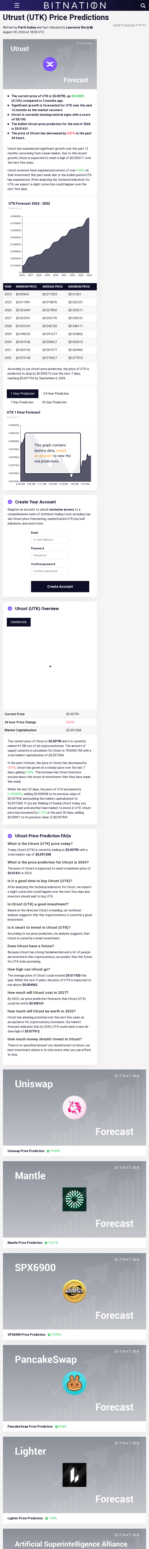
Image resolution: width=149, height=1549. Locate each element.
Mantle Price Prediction (25, 1243)
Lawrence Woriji (77, 27)
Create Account (60, 586)
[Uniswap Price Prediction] (74, 1107)
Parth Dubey (27, 27)
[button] (143, 5)
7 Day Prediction (22, 402)
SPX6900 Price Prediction (26, 1334)
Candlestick (19, 622)
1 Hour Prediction (23, 393)
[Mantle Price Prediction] (74, 1199)
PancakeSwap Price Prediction (30, 1426)
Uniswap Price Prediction (26, 1151)
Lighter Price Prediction (25, 1518)
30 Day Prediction (54, 402)
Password (37, 548)
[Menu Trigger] (16, 5)
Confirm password (43, 564)
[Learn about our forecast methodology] (91, 27)
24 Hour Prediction (56, 393)
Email (34, 532)
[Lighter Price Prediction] (74, 1474)
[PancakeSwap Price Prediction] (74, 1383)
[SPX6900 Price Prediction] (74, 1291)
